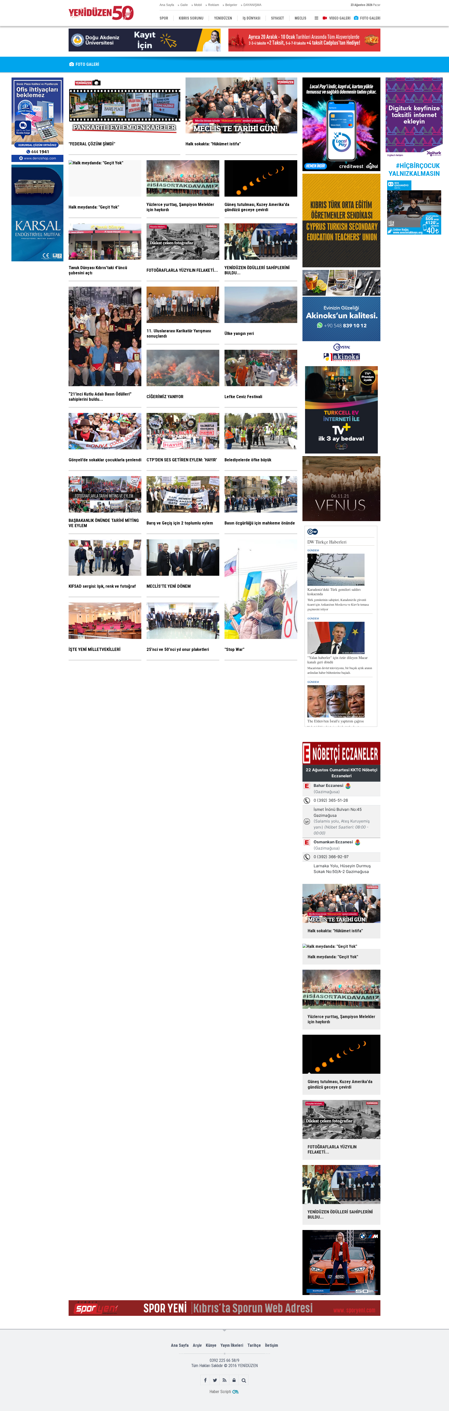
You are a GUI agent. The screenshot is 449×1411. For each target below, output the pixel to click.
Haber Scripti (220, 1391)
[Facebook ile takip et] (205, 1380)
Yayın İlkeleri (232, 1345)
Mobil (198, 5)
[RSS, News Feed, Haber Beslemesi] (224, 1380)
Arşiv (197, 1345)
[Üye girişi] (234, 1380)
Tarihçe (254, 1345)
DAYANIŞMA (252, 5)
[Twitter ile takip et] (215, 1380)
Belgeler (231, 5)
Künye (211, 1345)
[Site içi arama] (244, 1380)
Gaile (184, 5)
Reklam (213, 5)
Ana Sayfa (167, 5)
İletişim (271, 1345)
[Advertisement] (37, 303)
